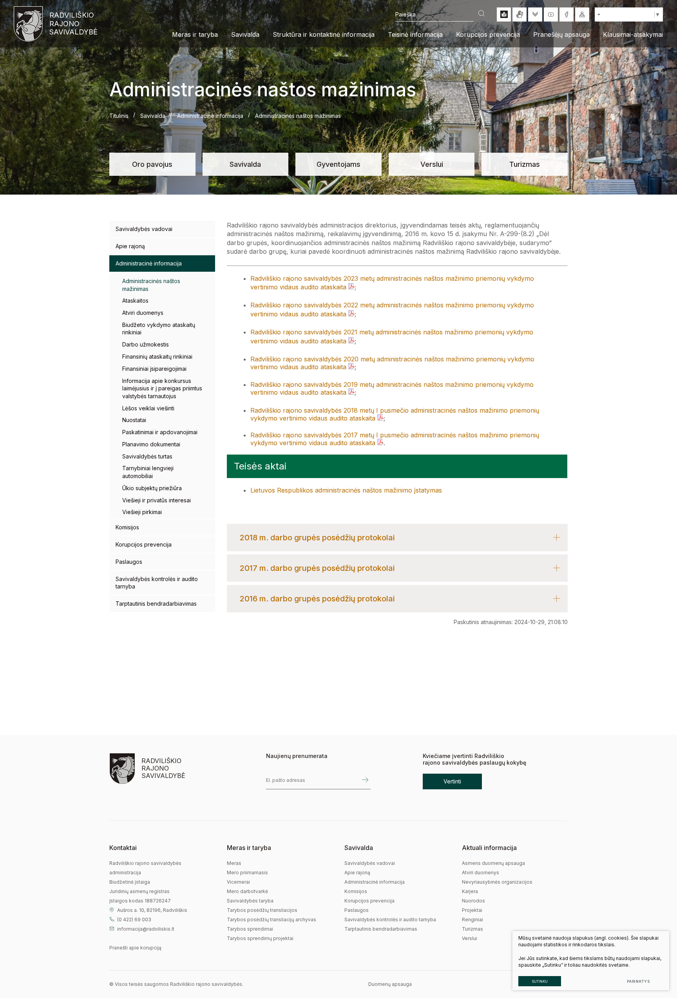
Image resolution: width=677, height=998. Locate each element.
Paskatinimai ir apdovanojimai (159, 432)
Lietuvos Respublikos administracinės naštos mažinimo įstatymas (346, 490)
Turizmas (524, 164)
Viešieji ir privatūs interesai (156, 500)
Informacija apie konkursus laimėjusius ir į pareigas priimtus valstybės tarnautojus (162, 388)
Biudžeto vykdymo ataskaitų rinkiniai (158, 328)
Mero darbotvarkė (247, 891)
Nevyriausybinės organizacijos (497, 882)
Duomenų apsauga (390, 984)
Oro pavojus (152, 164)
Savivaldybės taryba (250, 901)
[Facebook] (566, 14)
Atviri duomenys (142, 312)
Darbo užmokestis (145, 344)
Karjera (470, 891)
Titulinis (119, 115)
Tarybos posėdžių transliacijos (262, 910)
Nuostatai (134, 420)
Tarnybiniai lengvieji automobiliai (148, 472)
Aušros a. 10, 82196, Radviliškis (152, 910)
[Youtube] (551, 14)
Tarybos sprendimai (250, 929)
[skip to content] (535, 14)
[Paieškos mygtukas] (481, 14)
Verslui (431, 164)
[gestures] (519, 14)
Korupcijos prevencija (144, 544)
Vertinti (452, 781)
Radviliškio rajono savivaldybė (72, 23)
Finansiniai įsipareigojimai (154, 368)
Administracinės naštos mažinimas (151, 285)
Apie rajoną (130, 246)
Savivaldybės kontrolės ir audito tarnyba (157, 583)
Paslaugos (129, 561)
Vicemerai (238, 882)
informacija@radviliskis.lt (145, 929)
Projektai (472, 910)
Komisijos (127, 527)
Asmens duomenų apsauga (493, 863)
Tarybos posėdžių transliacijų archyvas (271, 919)
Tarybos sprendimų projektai (260, 938)
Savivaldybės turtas (147, 456)
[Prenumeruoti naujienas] (365, 780)
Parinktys (638, 981)
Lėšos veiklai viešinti (148, 408)
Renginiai (472, 919)
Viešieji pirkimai (142, 512)
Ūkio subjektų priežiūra (152, 488)
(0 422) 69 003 (134, 919)
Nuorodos (473, 901)
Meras (234, 863)
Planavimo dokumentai (151, 444)
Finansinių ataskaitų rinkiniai (157, 356)
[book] (504, 14)
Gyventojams (338, 164)
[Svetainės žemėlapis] (582, 14)
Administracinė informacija (210, 115)
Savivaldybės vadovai (144, 229)
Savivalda (152, 115)
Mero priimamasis (247, 872)
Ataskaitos (135, 300)
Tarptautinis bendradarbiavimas (156, 603)
